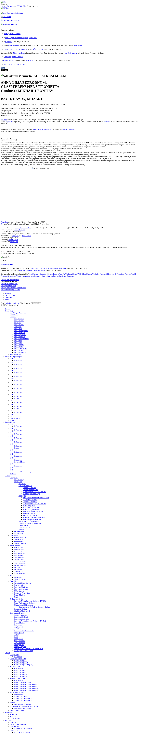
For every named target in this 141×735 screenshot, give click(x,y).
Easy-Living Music (25, 270)
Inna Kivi (15, 236)
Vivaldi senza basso (23, 276)
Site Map (8, 297)
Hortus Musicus (14, 34)
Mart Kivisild (13, 240)
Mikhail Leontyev (68, 129)
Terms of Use (10, 295)
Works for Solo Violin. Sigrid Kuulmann (60, 276)
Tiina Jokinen (26, 236)
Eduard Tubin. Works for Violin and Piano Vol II (99, 274)
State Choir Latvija (70, 53)
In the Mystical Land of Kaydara (16, 38)
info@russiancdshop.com (38, 268)
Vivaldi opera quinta (38, 276)
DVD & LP (21, 6)
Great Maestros (13, 45)
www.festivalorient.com (9, 284)
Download (4, 222)
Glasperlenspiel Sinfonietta (42, 129)
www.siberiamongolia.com (10, 290)
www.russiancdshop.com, (57, 268)
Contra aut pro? (8, 60)
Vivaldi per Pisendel (124, 274)
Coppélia (8, 42)
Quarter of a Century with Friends (15, 49)
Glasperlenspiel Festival (23, 228)
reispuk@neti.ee (39, 270)
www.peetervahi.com (8, 286)
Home (3, 6)
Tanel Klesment (19, 230)
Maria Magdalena (19, 53)
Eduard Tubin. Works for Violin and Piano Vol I (64, 274)
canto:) (6, 34)
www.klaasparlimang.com (10, 280)
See (2, 224)
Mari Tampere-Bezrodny (38, 274)
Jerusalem (7, 57)
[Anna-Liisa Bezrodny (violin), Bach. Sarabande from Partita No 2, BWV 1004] (107, 122)
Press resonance (7, 264)
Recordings (11, 6)
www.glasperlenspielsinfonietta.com (13, 288)
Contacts (8, 293)
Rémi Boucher (38, 49)
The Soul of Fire (9, 64)
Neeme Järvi (78, 45)
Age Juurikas (20, 64)
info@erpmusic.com (13, 303)
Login (7, 299)
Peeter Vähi (33, 38)
